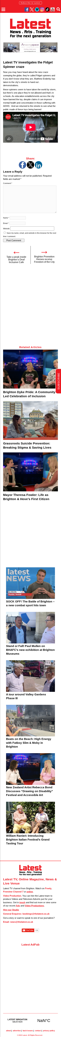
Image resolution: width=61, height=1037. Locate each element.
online (30, 891)
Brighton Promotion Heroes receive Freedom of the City (44, 259)
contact (38, 1031)
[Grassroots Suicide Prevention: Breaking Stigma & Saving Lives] (30, 420)
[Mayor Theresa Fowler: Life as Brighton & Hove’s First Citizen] (30, 471)
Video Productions (34, 905)
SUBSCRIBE (58, 381)
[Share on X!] (30, 168)
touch (22, 902)
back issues (28, 1031)
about (8, 1031)
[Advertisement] (30, 306)
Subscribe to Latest (30, 3)
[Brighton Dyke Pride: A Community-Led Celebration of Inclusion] (30, 369)
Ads (18, 905)
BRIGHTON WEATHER (30, 1020)
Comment (7, 183)
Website (6, 229)
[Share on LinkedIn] (38, 168)
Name (6, 218)
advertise (17, 1031)
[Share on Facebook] (22, 168)
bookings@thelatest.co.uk (36, 914)
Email (6, 223)
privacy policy (49, 1031)
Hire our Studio (11, 910)
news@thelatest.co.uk (21, 922)
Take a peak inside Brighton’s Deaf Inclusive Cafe (16, 259)
